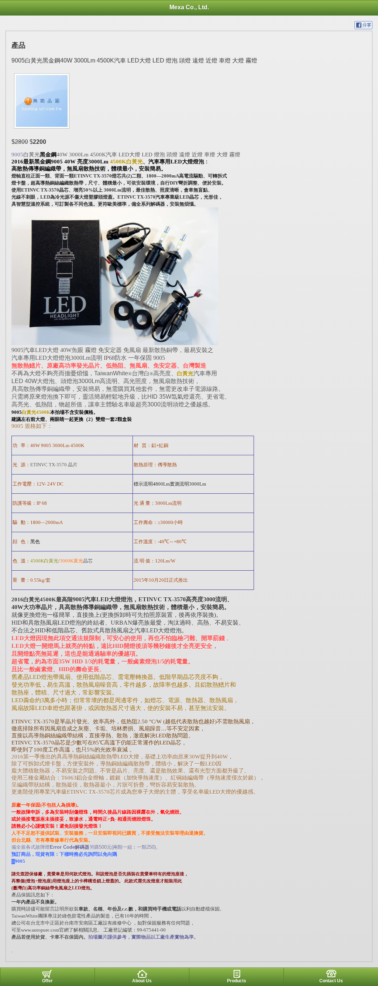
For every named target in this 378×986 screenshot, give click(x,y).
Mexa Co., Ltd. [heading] (189, 7)
